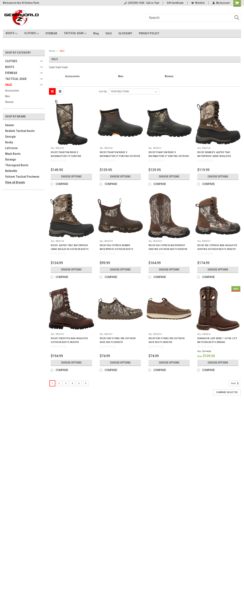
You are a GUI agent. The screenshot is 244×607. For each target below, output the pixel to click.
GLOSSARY (125, 33)
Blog (96, 33)
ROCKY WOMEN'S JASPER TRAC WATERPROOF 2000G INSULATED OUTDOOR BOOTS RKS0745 (214, 156)
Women (9, 102)
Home (52, 51)
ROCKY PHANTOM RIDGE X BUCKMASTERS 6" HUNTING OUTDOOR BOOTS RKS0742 (120, 156)
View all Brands (15, 182)
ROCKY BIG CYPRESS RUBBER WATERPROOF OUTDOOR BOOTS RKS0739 (116, 249)
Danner (9, 125)
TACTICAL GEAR (74, 33)
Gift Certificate (175, 2)
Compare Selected (227, 392)
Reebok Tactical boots (20, 131)
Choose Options (71, 176)
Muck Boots (13, 154)
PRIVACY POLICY (149, 33)
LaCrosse (11, 148)
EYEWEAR (51, 33)
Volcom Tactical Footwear (22, 176)
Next (233, 383)
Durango (10, 159)
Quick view (71, 142)
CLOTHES (30, 33)
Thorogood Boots (16, 165)
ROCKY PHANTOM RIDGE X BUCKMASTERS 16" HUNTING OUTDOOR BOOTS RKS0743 (66, 156)
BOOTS (10, 33)
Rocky (9, 142)
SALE (108, 33)
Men (7, 96)
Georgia (10, 136)
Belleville (11, 171)
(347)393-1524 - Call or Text (143, 2)
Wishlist (200, 2)
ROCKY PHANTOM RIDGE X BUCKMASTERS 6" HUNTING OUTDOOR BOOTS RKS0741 (168, 156)
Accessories (12, 90)
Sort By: (103, 91)
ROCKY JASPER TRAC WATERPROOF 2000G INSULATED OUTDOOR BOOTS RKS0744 (69, 249)
